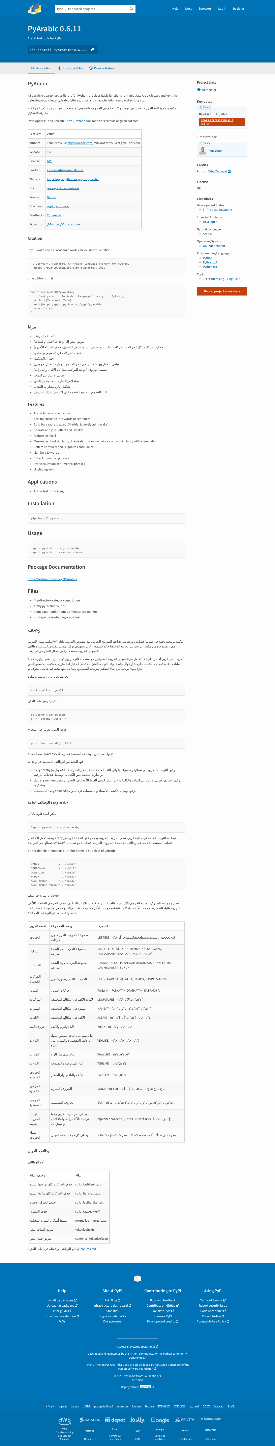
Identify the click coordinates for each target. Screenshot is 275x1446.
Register (238, 8)
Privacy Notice (211, 1316)
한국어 (232, 1406)
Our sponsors (112, 1321)
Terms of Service (211, 1300)
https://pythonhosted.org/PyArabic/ (52, 579)
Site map (137, 1380)
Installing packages (60, 1300)
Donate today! (137, 1358)
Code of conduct (211, 1311)
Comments (54, 215)
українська (122, 1406)
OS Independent (214, 246)
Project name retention (60, 1316)
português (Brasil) (103, 1406)
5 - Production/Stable (217, 210)
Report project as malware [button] (222, 291)
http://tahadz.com (79, 121)
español (63, 1406)
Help (175, 8)
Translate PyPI (161, 1311)
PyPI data (205, 107)
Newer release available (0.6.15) (217, 122)
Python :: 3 (210, 267)
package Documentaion (63, 188)
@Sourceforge (70, 224)
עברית (206, 1406)
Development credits (161, 1321)
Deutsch (149, 1406)
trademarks (175, 1365)
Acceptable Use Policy (211, 1321)
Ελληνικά (137, 1406)
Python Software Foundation (135, 1369)
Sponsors (205, 8)
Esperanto (218, 1406)
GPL (49, 161)
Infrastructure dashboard (110, 1305)
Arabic (207, 234)
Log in (222, 8)
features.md (88, 1249)
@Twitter (53, 224)
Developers (210, 222)
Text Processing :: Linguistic (221, 279)
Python (208, 258)
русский (194, 1406)
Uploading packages (60, 1305)
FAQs (62, 1321)
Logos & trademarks (112, 1316)
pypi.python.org (58, 206)
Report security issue (213, 1305)
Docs (188, 8)
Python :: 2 (210, 262)
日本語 (87, 1406)
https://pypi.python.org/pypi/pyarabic (73, 179)
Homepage (209, 90)
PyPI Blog (110, 1300)
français (75, 1406)
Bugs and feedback (163, 1300)
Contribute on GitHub (161, 1305)
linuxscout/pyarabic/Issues (65, 170)
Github (51, 197)
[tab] (41, 68)
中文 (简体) (163, 1406)
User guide (60, 1311)
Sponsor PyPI (163, 1316)
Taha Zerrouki (217, 171)
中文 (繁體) (180, 1406)
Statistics (112, 1311)
